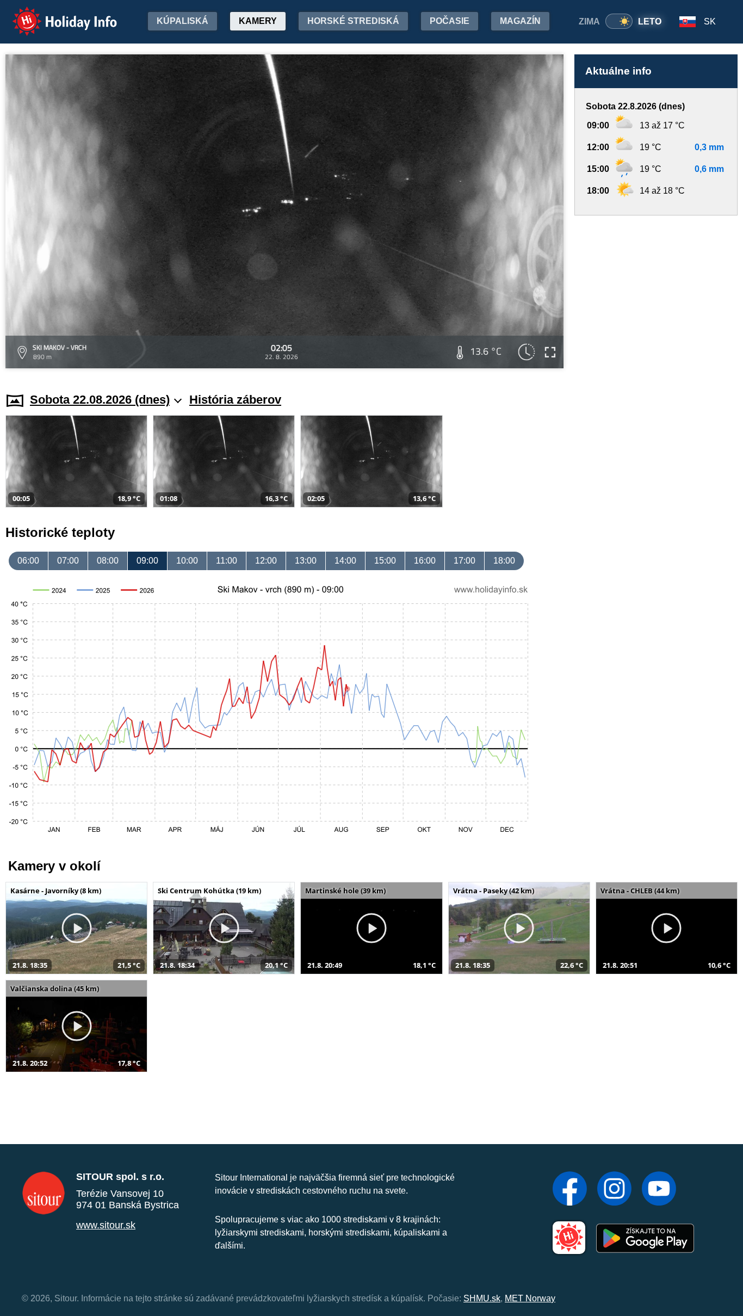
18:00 (504, 560)
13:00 (306, 560)
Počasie (449, 21)
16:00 (425, 560)
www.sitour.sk (105, 1225)
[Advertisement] (656, 293)
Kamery (258, 21)
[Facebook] (570, 1189)
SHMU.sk (481, 1298)
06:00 (28, 560)
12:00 (266, 560)
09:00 (147, 560)
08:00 (108, 560)
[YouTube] (659, 1189)
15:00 (385, 560)
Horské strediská (353, 21)
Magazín (520, 21)
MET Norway (530, 1298)
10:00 (187, 560)
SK (710, 21)
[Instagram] (614, 1189)
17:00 (464, 560)
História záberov (235, 399)
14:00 (345, 560)
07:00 (68, 560)
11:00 (226, 560)
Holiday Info (54, 13)
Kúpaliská (182, 21)
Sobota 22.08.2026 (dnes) (100, 399)
